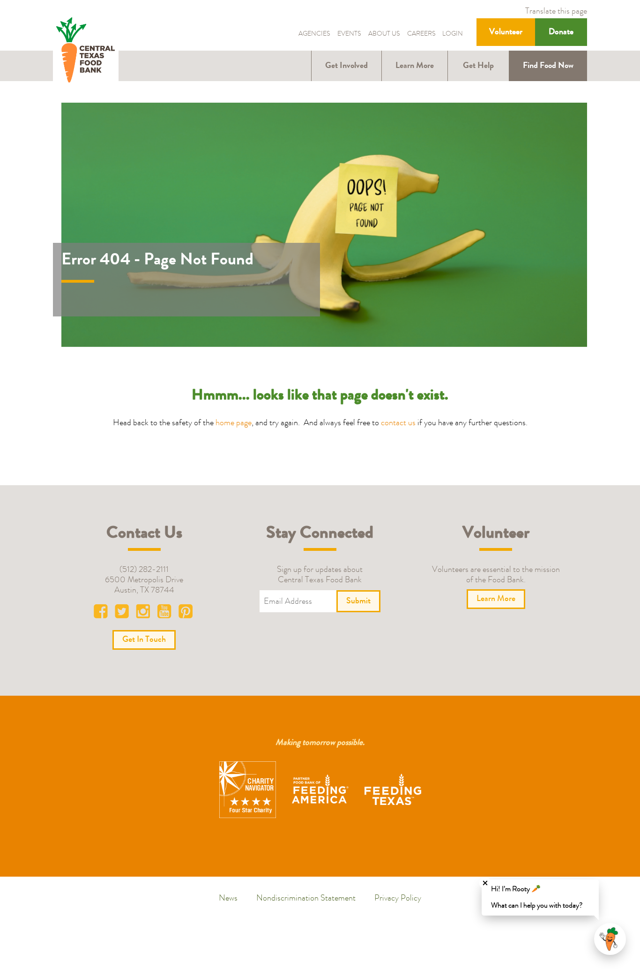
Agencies (314, 34)
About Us (384, 34)
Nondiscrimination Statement (306, 898)
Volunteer (505, 32)
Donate (561, 32)
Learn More (414, 66)
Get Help (478, 66)
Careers (421, 34)
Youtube (165, 613)
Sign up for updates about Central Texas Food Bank (320, 575)
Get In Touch (144, 640)
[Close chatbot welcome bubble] (485, 883)
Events (349, 34)
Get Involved (346, 66)
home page (234, 423)
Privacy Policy (397, 898)
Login (452, 34)
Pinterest (185, 613)
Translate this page (556, 12)
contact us (398, 423)
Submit (358, 601)
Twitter (123, 613)
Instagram (144, 613)
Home (86, 50)
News (228, 898)
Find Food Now (548, 66)
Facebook (103, 613)
